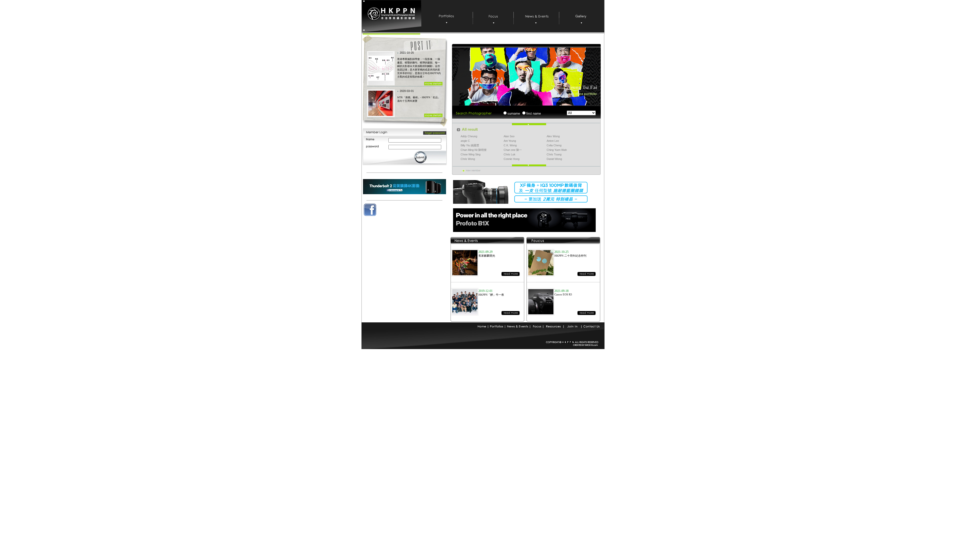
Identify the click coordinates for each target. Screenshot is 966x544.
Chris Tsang (554, 154)
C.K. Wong (510, 145)
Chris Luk (509, 154)
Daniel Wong (554, 158)
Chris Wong (468, 158)
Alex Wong (553, 136)
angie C (465, 140)
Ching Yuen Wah (557, 149)
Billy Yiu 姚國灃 (470, 145)
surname (513, 113)
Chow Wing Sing (470, 154)
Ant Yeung (510, 140)
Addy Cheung (469, 136)
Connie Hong (511, 158)
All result (470, 129)
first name (533, 113)
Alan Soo (509, 136)
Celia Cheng (554, 145)
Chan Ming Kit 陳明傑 (474, 149)
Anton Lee (553, 140)
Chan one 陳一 (513, 149)
